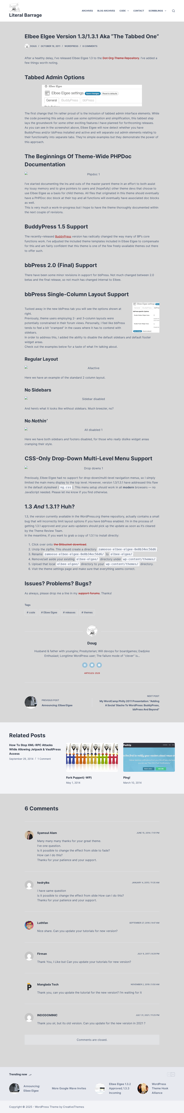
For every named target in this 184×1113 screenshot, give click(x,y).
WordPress (71, 46)
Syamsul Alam (47, 833)
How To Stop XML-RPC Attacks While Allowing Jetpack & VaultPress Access (35, 749)
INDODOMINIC (47, 1015)
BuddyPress (63, 236)
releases (69, 612)
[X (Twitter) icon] (92, 665)
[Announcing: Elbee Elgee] (14, 1088)
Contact (138, 10)
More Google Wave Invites (69, 1088)
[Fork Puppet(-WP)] (92, 757)
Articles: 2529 (92, 673)
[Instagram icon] (99, 665)
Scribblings (156, 10)
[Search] (173, 11)
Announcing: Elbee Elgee (32, 1088)
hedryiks (43, 882)
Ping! (126, 777)
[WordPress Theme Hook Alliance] (142, 1088)
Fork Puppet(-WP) (79, 777)
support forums (89, 593)
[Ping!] (149, 757)
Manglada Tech (48, 984)
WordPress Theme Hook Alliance (160, 1088)
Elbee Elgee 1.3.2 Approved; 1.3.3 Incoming (120, 1088)
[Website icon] (85, 665)
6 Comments (89, 46)
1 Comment (44, 758)
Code (122, 10)
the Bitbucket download (70, 544)
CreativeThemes (73, 1107)
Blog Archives (106, 10)
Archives (87, 10)
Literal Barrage (25, 15)
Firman (42, 953)
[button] (128, 11)
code (31, 612)
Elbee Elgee (49, 612)
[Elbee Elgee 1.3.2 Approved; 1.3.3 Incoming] (100, 1088)
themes (87, 612)
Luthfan (42, 923)
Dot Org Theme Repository (121, 58)
